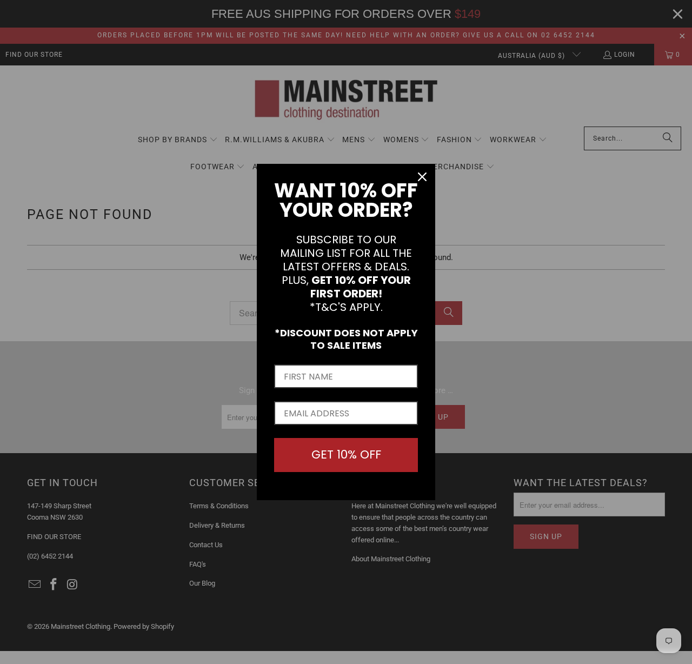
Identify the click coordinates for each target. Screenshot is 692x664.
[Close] (422, 177)
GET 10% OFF (346, 454)
